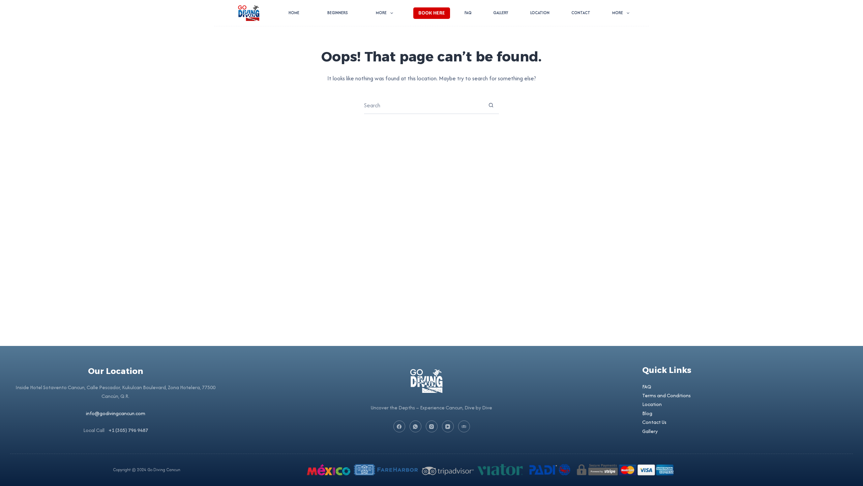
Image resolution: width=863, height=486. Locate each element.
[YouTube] (448, 426)
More (381, 13)
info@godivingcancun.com (115, 413)
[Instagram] (432, 426)
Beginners (337, 13)
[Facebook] (399, 426)
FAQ (468, 13)
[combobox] (423, 105)
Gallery (500, 13)
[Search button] (491, 105)
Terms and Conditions (666, 395)
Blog (647, 413)
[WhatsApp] (415, 426)
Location (539, 13)
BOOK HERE (431, 12)
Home (294, 13)
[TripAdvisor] (464, 426)
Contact (580, 13)
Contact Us (654, 422)
